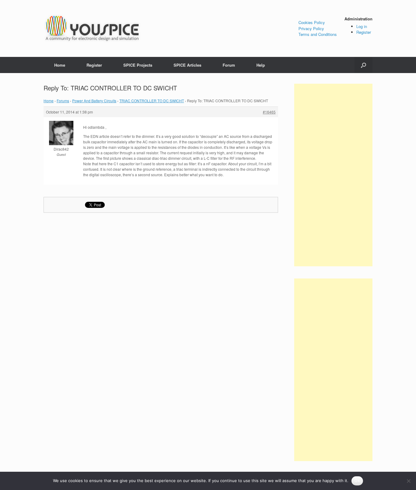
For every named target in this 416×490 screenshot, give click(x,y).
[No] (408, 481)
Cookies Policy (311, 22)
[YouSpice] (92, 28)
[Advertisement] (333, 175)
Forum (229, 65)
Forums (63, 100)
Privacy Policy (311, 28)
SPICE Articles (187, 65)
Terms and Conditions (317, 34)
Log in (361, 26)
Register (363, 32)
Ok (357, 480)
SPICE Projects (137, 65)
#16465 (269, 111)
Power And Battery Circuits (94, 100)
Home (59, 65)
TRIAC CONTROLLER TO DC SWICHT (151, 100)
